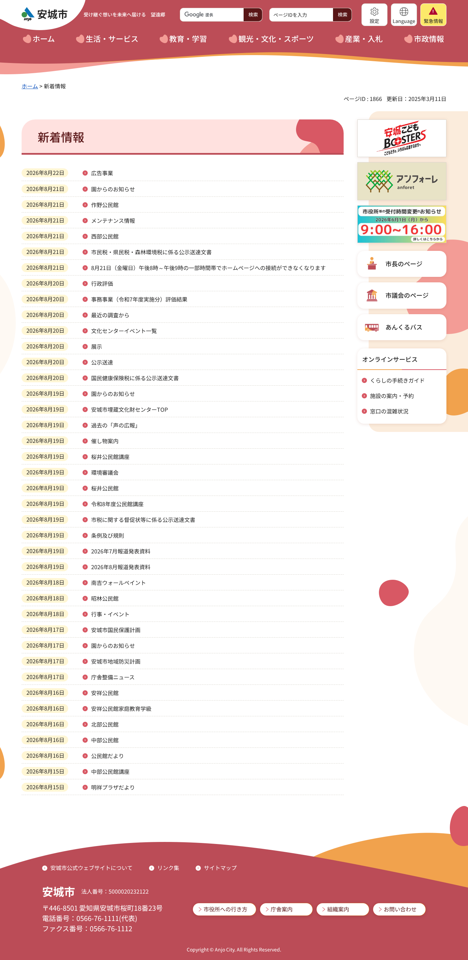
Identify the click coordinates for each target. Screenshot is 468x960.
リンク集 (168, 867)
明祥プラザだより (113, 787)
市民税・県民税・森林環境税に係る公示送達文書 (151, 252)
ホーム (30, 86)
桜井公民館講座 (110, 456)
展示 (96, 346)
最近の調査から (110, 315)
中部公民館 (105, 740)
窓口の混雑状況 (389, 411)
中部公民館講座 (110, 771)
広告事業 (102, 173)
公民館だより (107, 756)
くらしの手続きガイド (397, 380)
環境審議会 (105, 472)
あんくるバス (403, 326)
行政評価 (102, 283)
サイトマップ (220, 867)
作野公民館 (105, 205)
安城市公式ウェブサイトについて (91, 867)
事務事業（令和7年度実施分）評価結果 (139, 299)
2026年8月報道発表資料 (120, 567)
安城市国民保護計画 (115, 630)
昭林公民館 (105, 598)
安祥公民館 (105, 693)
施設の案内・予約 (392, 396)
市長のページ (403, 263)
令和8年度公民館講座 (117, 504)
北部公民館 (105, 724)
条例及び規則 (107, 535)
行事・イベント (110, 614)
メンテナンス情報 (113, 220)
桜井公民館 (105, 488)
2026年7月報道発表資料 (120, 551)
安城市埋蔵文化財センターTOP (129, 409)
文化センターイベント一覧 (124, 331)
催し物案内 (105, 441)
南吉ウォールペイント (118, 582)
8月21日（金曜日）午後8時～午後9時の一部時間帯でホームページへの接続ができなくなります (208, 268)
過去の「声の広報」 (115, 425)
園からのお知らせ (113, 189)
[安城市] (45, 14)
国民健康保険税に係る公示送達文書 (135, 378)
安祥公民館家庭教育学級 (121, 708)
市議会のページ (407, 295)
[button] (374, 14)
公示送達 (102, 362)
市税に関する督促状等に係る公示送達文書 (143, 519)
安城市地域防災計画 (115, 661)
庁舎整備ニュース (113, 677)
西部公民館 (105, 236)
